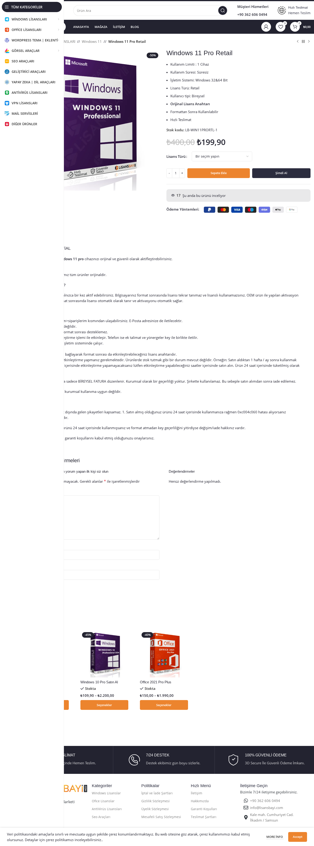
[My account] (266, 26)
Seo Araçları (101, 817)
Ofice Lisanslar (103, 801)
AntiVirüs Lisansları (107, 809)
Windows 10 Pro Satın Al (99, 682)
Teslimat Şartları (203, 817)
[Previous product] (298, 41)
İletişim (196, 793)
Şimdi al (281, 173)
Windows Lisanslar (106, 793)
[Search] (222, 10)
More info (275, 837)
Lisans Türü (176, 156)
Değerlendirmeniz (38, 491)
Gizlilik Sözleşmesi (155, 801)
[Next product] (309, 41)
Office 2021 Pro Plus (155, 682)
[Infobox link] (163, 760)
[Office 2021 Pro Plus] (164, 653)
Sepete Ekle (219, 173)
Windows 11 (92, 41)
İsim (27, 546)
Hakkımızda (200, 801)
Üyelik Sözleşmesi (155, 809)
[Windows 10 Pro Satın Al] (104, 653)
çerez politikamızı (60, 839)
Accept (297, 837)
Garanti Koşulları (204, 809)
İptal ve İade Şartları (157, 793)
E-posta (29, 566)
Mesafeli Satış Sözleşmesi (161, 817)
